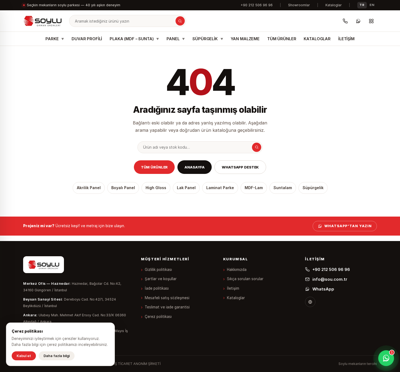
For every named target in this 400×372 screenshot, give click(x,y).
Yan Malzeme (245, 38)
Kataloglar (333, 5)
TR (361, 5)
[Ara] (180, 21)
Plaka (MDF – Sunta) (134, 38)
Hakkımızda (237, 269)
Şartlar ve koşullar (161, 279)
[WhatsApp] (358, 21)
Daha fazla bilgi (57, 356)
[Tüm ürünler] (371, 21)
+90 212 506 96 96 (257, 5)
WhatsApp (323, 289)
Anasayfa (194, 167)
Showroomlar (299, 5)
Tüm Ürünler (281, 38)
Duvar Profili (87, 38)
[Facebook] (310, 302)
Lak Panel (186, 187)
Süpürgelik (207, 38)
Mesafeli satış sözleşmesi (167, 298)
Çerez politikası (158, 316)
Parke (54, 38)
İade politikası (157, 288)
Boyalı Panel (123, 187)
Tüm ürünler (154, 167)
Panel (176, 38)
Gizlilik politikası (158, 269)
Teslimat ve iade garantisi (167, 307)
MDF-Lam (254, 187)
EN (372, 5)
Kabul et (24, 356)
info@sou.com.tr (329, 279)
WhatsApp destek (240, 167)
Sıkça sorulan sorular (245, 279)
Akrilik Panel (89, 187)
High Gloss (156, 187)
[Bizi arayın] (345, 21)
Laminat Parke (220, 187)
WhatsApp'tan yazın (348, 226)
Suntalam (282, 187)
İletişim (346, 38)
